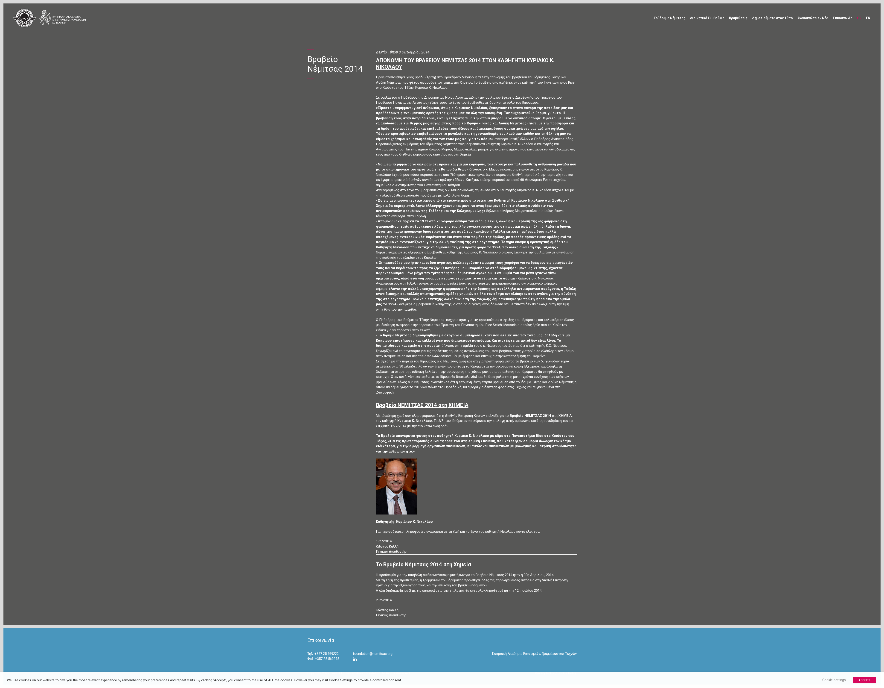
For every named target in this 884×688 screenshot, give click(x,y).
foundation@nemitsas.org (373, 654)
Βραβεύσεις (738, 18)
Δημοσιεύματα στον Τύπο (772, 18)
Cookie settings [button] (834, 680)
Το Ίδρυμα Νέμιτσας (669, 18)
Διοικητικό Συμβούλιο (707, 18)
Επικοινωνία (842, 18)
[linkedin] (355, 659)
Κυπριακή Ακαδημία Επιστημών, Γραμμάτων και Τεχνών (534, 654)
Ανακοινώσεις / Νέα (812, 18)
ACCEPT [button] (864, 680)
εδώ (537, 531)
